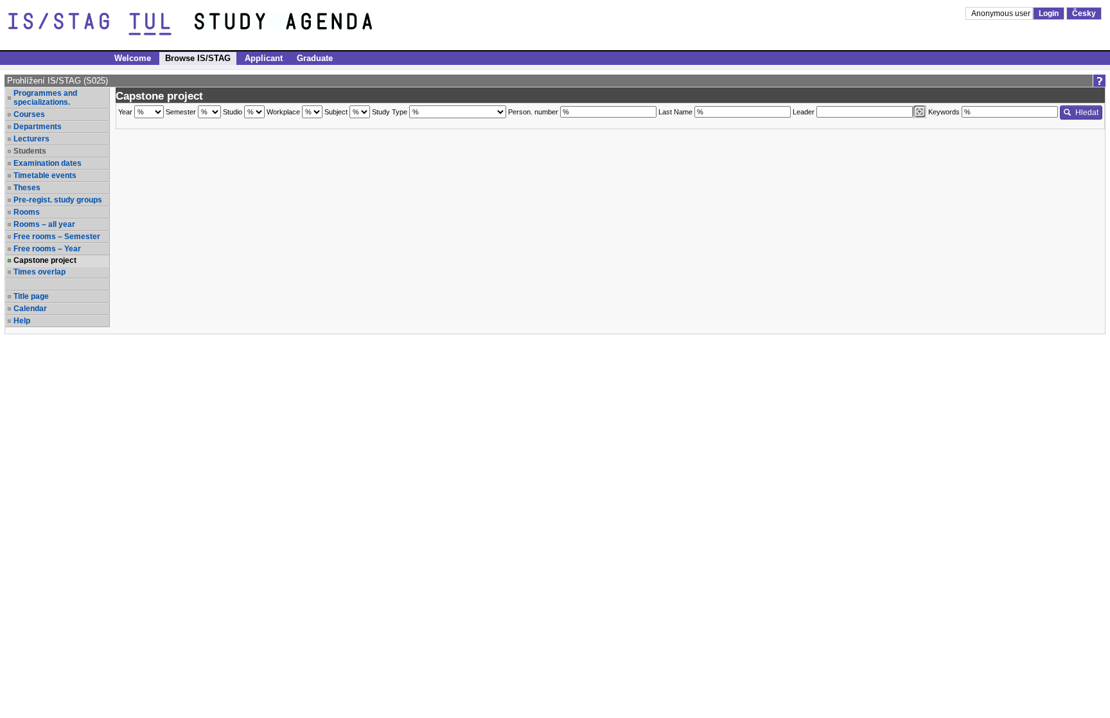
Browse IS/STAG (198, 58)
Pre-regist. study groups (57, 199)
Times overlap (39, 271)
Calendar (30, 308)
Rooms (26, 212)
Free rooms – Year (47, 248)
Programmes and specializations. (45, 98)
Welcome (132, 58)
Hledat (1086, 112)
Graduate (315, 58)
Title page (31, 296)
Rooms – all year (44, 224)
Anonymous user (1001, 13)
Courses (29, 114)
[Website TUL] (101, 24)
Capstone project (44, 260)
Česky (1084, 13)
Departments (37, 126)
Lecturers (31, 138)
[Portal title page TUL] (307, 24)
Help (21, 320)
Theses (26, 187)
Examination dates (47, 163)
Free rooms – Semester (56, 236)
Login (1049, 13)
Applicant (264, 58)
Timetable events (44, 175)
